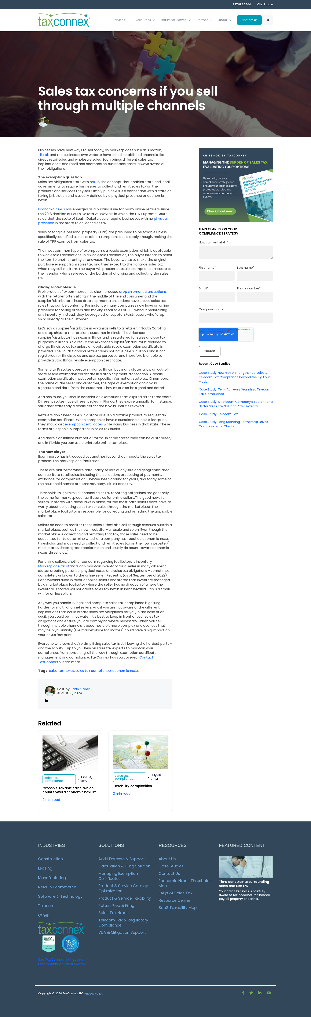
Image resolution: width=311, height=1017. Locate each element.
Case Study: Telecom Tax (218, 414)
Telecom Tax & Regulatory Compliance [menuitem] (123, 922)
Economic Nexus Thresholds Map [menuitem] (186, 883)
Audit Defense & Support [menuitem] (121, 858)
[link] (64, 19)
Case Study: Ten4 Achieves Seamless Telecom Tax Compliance (234, 391)
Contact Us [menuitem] (169, 873)
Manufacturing (52, 877)
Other (43, 915)
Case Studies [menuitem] (171, 866)
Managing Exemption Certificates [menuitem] (118, 876)
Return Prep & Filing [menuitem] (116, 905)
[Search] (268, 20)
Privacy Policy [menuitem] (93, 994)
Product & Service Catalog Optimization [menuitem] (123, 888)
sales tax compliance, (94, 670)
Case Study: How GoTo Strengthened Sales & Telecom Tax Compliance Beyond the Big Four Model (234, 377)
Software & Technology (60, 896)
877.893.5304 (242, 4)
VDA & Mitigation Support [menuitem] (122, 932)
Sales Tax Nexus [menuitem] (113, 912)
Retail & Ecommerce (57, 887)
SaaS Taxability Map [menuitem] (178, 907)
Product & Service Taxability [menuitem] (124, 898)
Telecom (46, 905)
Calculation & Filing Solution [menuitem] (124, 866)
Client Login (265, 4)
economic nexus (125, 670)
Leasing (45, 868)
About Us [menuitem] (167, 858)
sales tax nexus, (62, 670)
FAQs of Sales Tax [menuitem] (175, 893)
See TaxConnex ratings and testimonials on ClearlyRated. (62, 962)
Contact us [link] (249, 20)
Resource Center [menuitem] (174, 900)
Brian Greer (80, 689)
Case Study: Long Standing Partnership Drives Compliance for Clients (233, 424)
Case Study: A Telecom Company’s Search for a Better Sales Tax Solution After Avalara (236, 404)
